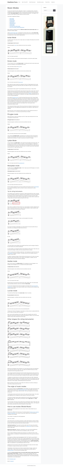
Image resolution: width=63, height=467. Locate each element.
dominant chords (10, 450)
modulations (11, 253)
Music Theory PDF (25, 2)
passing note (29, 426)
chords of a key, (15, 97)
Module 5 (12, 461)
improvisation (36, 186)
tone (15, 45)
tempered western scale (22, 389)
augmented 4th (21, 163)
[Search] (54, 10)
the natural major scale (13, 32)
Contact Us (53, 2)
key (19, 66)
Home (19, 2)
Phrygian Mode (12, 20)
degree (30, 93)
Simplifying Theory (13, 2)
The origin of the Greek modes (15, 26)
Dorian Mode (12, 19)
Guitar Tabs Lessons (32, 2)
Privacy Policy (47, 2)
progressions (13, 413)
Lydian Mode (12, 21)
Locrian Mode (12, 25)
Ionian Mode (12, 18)
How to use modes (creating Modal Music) (17, 27)
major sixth (21, 82)
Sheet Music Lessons (40, 2)
